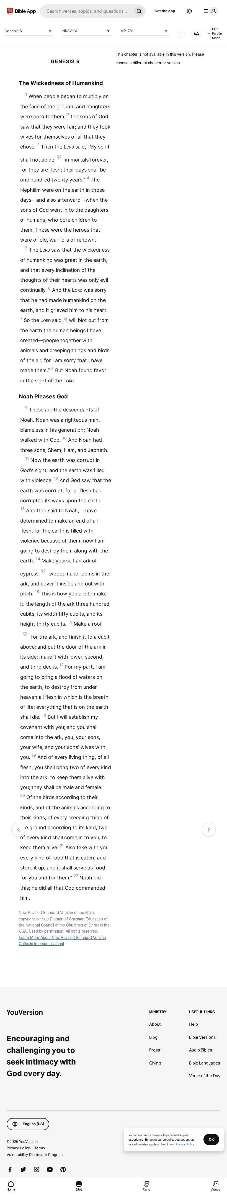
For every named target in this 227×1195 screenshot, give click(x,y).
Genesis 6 (13, 31)
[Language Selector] (189, 11)
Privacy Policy (18, 1148)
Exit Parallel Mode (217, 33)
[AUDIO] (180, 33)
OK (211, 1139)
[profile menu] (209, 11)
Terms (39, 1148)
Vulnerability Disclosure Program (35, 1154)
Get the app (164, 11)
